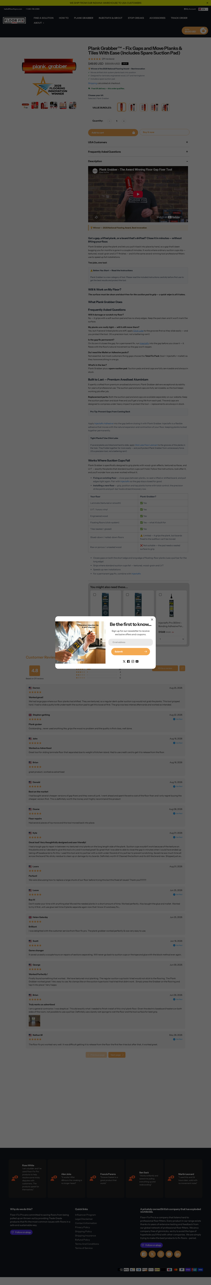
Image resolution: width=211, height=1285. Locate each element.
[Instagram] (132, 661)
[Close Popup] (152, 619)
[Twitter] (124, 661)
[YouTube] (137, 661)
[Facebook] (128, 661)
